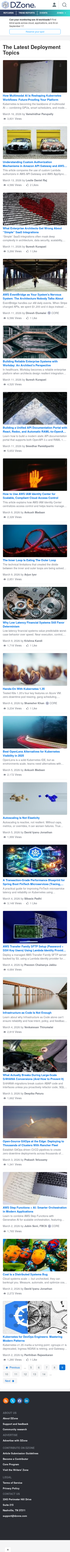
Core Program (11, 1464)
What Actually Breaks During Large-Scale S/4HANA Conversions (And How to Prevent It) (33, 1077)
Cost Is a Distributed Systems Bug (25, 1274)
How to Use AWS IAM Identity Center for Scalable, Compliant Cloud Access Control (30, 496)
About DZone (10, 1418)
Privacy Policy (11, 1488)
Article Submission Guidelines (20, 1453)
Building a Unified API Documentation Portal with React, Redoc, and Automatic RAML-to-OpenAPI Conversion (35, 430)
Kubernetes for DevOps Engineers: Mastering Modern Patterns (32, 1339)
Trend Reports (27, 13)
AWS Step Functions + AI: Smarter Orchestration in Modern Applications (35, 1209)
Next (8, 1381)
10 (6, 1374)
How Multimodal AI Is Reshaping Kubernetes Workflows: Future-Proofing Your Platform (32, 97)
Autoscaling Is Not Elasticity (21, 818)
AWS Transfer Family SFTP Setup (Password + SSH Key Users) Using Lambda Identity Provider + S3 (34, 948)
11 (15, 1374)
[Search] (64, 5)
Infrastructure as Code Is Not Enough (27, 1013)
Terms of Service (12, 1482)
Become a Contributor (15, 1459)
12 (25, 1374)
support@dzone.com (15, 1516)
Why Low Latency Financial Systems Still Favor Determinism (33, 624)
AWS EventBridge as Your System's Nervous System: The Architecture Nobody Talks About (33, 296)
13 (34, 1374)
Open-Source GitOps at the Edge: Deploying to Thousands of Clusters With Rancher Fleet (33, 1143)
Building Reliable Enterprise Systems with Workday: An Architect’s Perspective (30, 363)
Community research (15, 1429)
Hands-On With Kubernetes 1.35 (24, 689)
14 (43, 1374)
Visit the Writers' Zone (15, 1470)
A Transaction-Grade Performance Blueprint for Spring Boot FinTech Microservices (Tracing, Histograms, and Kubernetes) (34, 882)
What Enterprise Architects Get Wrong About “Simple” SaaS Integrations (32, 230)
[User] (54, 5)
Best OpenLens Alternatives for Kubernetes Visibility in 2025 (31, 753)
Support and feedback (15, 1424)
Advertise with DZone (15, 1440)
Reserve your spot (35, 31)
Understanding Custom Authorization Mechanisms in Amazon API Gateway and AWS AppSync (33, 164)
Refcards (8, 13)
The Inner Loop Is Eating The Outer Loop (29, 560)
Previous (14, 1367)
